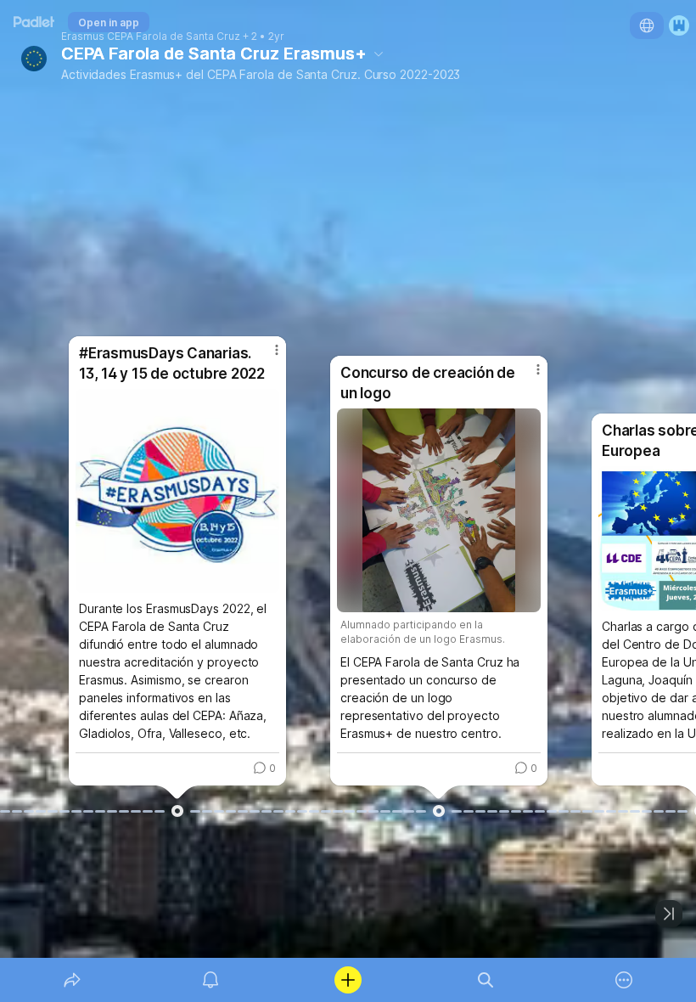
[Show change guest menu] (679, 25)
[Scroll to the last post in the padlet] (668, 913)
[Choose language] (647, 25)
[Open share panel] (72, 980)
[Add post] (348, 980)
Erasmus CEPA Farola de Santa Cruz (150, 36)
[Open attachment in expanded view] (177, 491)
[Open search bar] (485, 980)
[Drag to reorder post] (177, 811)
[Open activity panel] (210, 980)
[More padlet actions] (624, 980)
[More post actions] (265, 356)
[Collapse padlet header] (378, 53)
